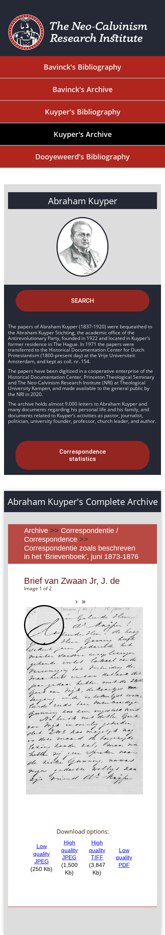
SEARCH (82, 300)
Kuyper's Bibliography (83, 112)
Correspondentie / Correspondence (71, 535)
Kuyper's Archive (83, 134)
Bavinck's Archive (82, 89)
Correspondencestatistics (82, 455)
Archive (36, 531)
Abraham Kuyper (82, 201)
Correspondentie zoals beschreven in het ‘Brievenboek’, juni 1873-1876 (81, 552)
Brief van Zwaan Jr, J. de (72, 581)
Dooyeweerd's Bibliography (82, 156)
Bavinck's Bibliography (82, 67)
